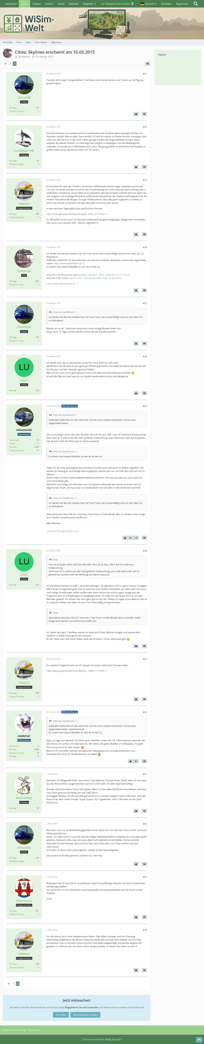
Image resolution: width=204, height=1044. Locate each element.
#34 (145, 929)
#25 (145, 303)
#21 (145, 73)
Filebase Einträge (16, 111)
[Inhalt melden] (136, 114)
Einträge (12, 756)
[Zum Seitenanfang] (199, 1040)
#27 (145, 406)
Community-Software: (102, 1039)
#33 (145, 876)
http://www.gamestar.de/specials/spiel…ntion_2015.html (75, 213)
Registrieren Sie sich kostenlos (81, 1007)
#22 (145, 126)
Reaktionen (14, 440)
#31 (145, 774)
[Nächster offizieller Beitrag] (136, 538)
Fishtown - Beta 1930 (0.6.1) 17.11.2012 (109, 274)
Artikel (12, 443)
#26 (145, 356)
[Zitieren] (144, 114)
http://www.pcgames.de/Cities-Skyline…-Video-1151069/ (75, 670)
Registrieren (182, 3)
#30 (145, 712)
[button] (148, 3)
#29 (145, 658)
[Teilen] (147, 64)
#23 (145, 179)
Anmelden (166, 3)
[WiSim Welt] (102, 23)
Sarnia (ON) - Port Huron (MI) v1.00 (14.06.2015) (95, 278)
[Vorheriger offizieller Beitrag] (130, 538)
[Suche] (196, 3)
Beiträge (12, 107)
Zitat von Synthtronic (64, 312)
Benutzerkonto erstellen (85, 1014)
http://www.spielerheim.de (68, 263)
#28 (145, 550)
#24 (145, 247)
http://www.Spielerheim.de (61, 283)
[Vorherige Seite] (5, 63)
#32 (145, 823)
